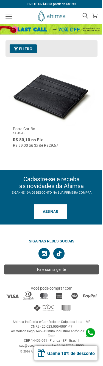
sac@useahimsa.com (35, 346)
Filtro (25, 48)
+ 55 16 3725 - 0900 (69, 346)
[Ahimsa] (51, 16)
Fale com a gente (51, 269)
